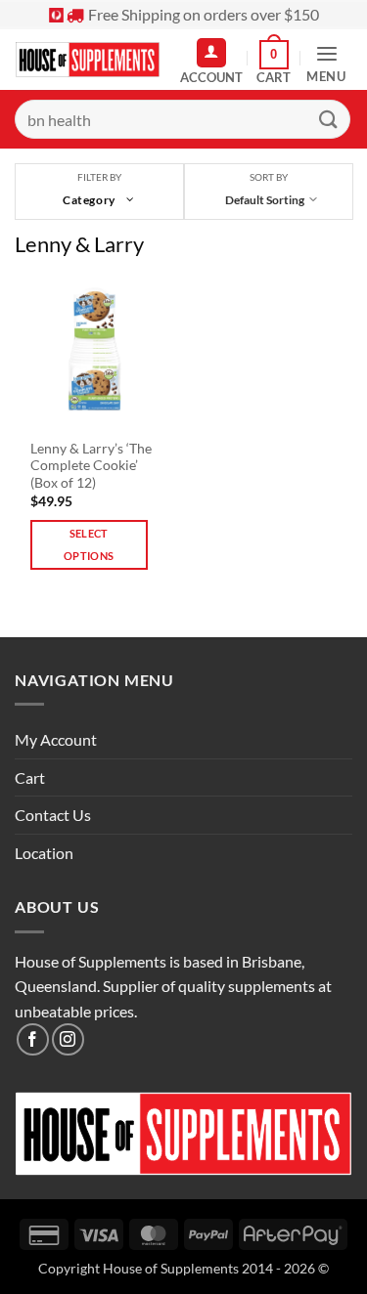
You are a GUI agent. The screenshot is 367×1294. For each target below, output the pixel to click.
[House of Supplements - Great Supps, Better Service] (88, 59)
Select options (89, 545)
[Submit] (328, 119)
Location (44, 852)
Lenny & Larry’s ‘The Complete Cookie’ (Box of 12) (91, 466)
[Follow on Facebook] (33, 1039)
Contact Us (53, 814)
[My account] (211, 52)
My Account (56, 739)
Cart (30, 777)
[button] (273, 62)
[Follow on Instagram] (68, 1039)
